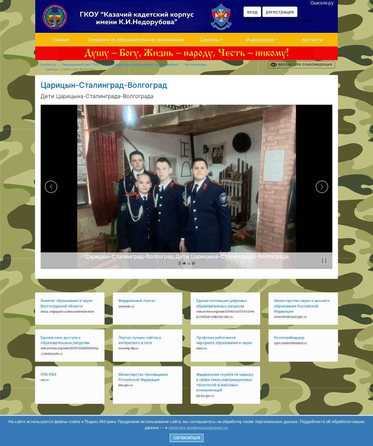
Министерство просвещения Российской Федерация (143, 377)
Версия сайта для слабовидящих (284, 20)
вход (252, 11)
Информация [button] (260, 39)
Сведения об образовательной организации (136, 39)
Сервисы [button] (209, 39)
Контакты (312, 39)
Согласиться (186, 438)
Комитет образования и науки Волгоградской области (67, 303)
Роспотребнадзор (289, 338)
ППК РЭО (48, 374)
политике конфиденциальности (197, 427)
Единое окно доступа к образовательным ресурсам (65, 340)
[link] (179, 263)
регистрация (280, 11)
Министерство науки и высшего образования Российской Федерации (302, 306)
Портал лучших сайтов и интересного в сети (140, 340)
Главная (60, 39)
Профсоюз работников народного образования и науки (224, 340)
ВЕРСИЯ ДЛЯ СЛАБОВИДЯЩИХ (305, 64)
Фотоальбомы (195, 64)
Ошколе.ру (322, 2)
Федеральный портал (137, 301)
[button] (324, 260)
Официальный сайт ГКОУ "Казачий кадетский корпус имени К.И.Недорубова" (120, 64)
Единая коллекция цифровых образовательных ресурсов (221, 303)
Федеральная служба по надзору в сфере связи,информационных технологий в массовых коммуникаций (224, 382)
